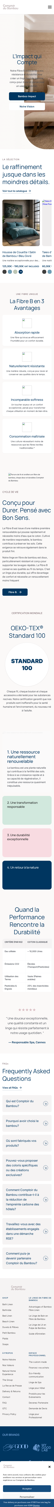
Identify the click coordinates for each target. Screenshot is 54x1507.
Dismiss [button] (36, 1505)
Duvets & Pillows (10, 1327)
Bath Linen (7, 1304)
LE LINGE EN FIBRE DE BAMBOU (40, 1299)
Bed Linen (7, 1315)
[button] (49, 1466)
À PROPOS (7, 1353)
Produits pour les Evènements (37, 1395)
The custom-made (38, 1362)
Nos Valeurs (8, 1365)
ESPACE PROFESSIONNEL (37, 1354)
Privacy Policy (9, 1414)
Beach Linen (8, 1321)
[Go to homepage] (27, 1288)
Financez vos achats (39, 1367)
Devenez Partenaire (38, 1402)
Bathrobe (6, 1310)
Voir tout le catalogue (14, 190)
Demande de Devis (38, 1408)
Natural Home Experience (9, 1372)
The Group (7, 1380)
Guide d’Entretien (37, 1333)
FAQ (4, 1402)
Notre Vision (27, 106)
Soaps (5, 1344)
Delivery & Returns (11, 1391)
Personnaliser (27, 1496)
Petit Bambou (8, 1333)
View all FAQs (10, 1087)
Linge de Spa (35, 1382)
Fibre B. (13, 592)
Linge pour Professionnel (35, 1416)
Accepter (27, 1488)
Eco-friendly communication (36, 1375)
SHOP (5, 1298)
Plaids (5, 1338)
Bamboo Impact (27, 96)
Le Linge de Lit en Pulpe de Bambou (37, 1326)
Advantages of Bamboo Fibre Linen (40, 1308)
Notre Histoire (9, 1359)
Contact (6, 1397)
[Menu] (50, 7)
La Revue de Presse (12, 1385)
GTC (4, 1408)
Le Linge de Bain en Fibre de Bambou (38, 1317)
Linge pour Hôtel (37, 1388)
